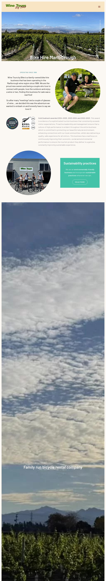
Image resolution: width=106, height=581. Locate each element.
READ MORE (80, 182)
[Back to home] (16, 7)
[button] (99, 7)
